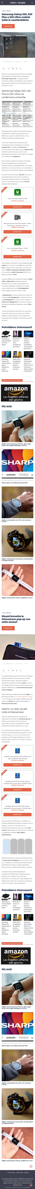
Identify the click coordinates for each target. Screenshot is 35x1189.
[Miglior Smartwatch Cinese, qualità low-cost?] (17, 580)
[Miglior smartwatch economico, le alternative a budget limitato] (17, 541)
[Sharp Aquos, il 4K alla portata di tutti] (17, 465)
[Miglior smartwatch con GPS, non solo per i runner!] (17, 502)
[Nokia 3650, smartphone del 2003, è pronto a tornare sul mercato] (17, 354)
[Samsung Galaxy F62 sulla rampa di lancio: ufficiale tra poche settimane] (6, 354)
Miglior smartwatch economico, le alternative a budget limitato (17, 559)
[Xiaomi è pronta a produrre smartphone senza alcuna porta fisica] (28, 334)
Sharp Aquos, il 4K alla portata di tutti (14, 483)
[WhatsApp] (20, 68)
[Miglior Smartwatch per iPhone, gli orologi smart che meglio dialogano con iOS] (17, 426)
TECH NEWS (6, 11)
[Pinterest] (16, 68)
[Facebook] (8, 68)
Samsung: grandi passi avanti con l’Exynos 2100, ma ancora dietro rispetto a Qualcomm (28, 365)
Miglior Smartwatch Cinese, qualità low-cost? (17, 598)
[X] (12, 68)
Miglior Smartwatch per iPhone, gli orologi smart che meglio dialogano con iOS (16, 444)
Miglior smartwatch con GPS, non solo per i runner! (16, 520)
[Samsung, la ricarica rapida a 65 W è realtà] (6, 334)
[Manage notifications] (31, 1185)
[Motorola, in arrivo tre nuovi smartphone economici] (17, 334)
